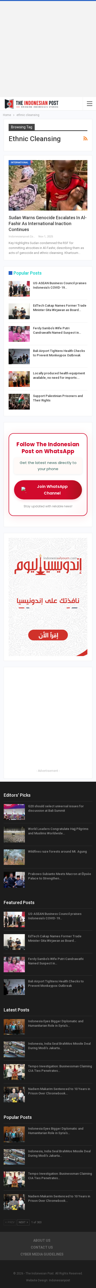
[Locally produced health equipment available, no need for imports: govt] (19, 379)
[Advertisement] (48, 49)
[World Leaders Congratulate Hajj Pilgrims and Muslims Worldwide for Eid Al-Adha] (14, 834)
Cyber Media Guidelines (42, 1254)
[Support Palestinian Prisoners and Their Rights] (19, 402)
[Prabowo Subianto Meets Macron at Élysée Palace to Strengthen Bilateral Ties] (14, 880)
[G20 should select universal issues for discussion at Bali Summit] (14, 812)
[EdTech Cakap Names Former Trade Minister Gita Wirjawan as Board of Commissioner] (19, 311)
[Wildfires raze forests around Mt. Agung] (14, 857)
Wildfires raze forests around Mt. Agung (57, 851)
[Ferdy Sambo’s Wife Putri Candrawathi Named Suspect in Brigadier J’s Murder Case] (19, 334)
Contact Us (42, 1247)
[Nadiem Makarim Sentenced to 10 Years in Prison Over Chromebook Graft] (14, 1095)
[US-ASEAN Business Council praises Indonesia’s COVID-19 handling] (19, 289)
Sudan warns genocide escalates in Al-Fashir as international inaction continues (48, 223)
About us (41, 1240)
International (19, 162)
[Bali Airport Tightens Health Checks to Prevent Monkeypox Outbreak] (19, 356)
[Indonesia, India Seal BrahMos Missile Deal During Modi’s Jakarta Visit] (14, 1049)
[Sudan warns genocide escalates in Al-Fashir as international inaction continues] (48, 185)
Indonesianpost (59, 1280)
